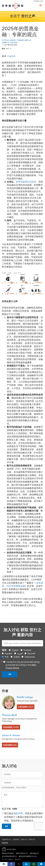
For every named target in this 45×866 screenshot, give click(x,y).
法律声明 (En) (6, 839)
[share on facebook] (11, 864)
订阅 (9, 674)
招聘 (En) (24, 839)
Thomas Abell (23, 40)
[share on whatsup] (34, 864)
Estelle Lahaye (9, 40)
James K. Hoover (9, 42)
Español (8, 653)
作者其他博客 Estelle (25, 707)
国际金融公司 (34, 853)
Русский (31, 653)
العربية (20, 653)
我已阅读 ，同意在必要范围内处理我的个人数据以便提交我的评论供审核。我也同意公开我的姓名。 (23, 817)
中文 (7, 48)
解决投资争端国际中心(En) (28, 856)
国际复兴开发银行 (8, 853)
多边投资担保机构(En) (9, 856)
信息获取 (16, 839)
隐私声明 (18, 813)
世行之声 (28, 16)
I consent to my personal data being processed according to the (22, 665)
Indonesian (29, 656)
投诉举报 (5, 843)
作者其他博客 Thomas (11, 727)
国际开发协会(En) (22, 853)
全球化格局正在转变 (26, 181)
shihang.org (38, 1)
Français (27, 650)
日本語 (17, 656)
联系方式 (32, 839)
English (11, 56)
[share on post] (18, 864)
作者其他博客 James (10, 745)
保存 (6, 826)
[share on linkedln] (26, 864)
